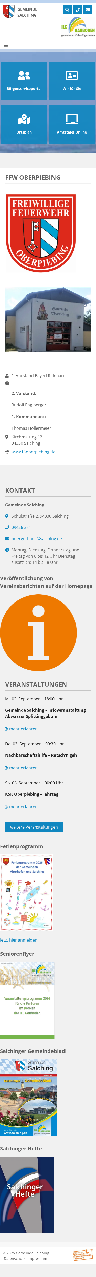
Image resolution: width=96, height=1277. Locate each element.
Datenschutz (14, 1258)
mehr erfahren (23, 729)
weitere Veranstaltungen (34, 827)
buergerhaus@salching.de (37, 539)
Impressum (37, 1258)
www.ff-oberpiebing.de (33, 452)
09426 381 (21, 527)
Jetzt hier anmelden (18, 940)
